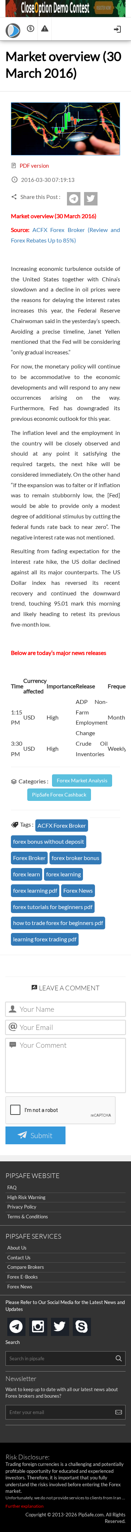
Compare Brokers (25, 1267)
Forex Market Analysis (82, 780)
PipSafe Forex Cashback (59, 794)
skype (89, 1324)
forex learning (63, 874)
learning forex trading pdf (44, 939)
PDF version (34, 165)
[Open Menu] (118, 28)
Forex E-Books (22, 1277)
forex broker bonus (75, 857)
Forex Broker (29, 857)
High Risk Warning (26, 1197)
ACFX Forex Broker (61, 825)
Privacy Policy (21, 1207)
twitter (96, 198)
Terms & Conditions (27, 1216)
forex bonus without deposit (48, 841)
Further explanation (24, 1506)
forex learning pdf (35, 890)
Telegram (79, 201)
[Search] (119, 1358)
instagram (45, 1324)
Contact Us (19, 1257)
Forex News (78, 890)
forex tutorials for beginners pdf (52, 906)
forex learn (26, 874)
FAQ (11, 1187)
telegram (24, 1326)
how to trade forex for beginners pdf (58, 922)
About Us (17, 1248)
